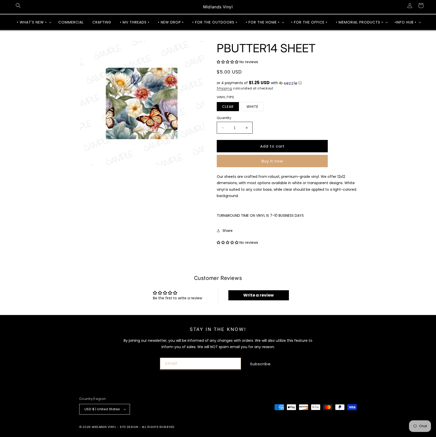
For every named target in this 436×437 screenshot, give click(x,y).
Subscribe (260, 364)
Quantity (224, 117)
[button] (18, 5)
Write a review (258, 295)
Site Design (129, 427)
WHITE (252, 106)
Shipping (224, 88)
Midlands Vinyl (104, 427)
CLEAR (228, 106)
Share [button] (228, 230)
